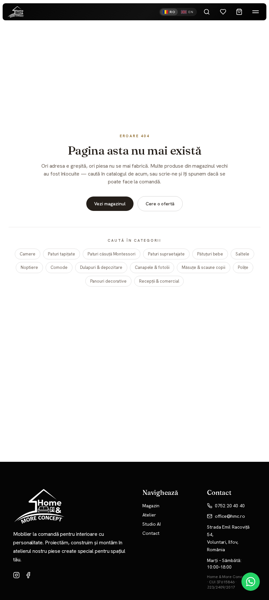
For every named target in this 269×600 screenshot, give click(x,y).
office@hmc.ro (230, 516)
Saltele (242, 254)
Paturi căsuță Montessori (111, 254)
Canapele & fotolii (152, 267)
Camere (27, 254)
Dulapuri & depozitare (101, 267)
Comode (59, 267)
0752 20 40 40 (230, 506)
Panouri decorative (108, 281)
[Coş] (239, 12)
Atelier (149, 515)
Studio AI (151, 524)
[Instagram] (16, 575)
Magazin (150, 506)
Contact (150, 533)
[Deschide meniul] (255, 12)
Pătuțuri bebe (210, 254)
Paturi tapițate (61, 254)
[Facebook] (28, 575)
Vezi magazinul (110, 204)
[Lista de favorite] (223, 12)
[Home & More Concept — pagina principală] (16, 12)
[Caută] (206, 12)
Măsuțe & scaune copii (203, 267)
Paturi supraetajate (166, 254)
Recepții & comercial (159, 281)
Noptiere (29, 267)
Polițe (243, 267)
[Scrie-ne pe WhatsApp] (250, 581)
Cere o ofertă (160, 204)
